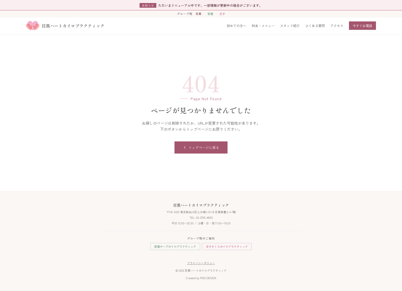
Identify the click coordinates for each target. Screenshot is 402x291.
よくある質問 (315, 25)
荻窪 (210, 14)
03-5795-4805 (204, 217)
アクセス (336, 25)
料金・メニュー (263, 25)
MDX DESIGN (208, 278)
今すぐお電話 (362, 25)
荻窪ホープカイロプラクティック (175, 246)
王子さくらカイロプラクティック (227, 246)
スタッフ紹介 (290, 25)
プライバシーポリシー (201, 263)
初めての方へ (236, 25)
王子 (222, 14)
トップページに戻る (203, 147)
